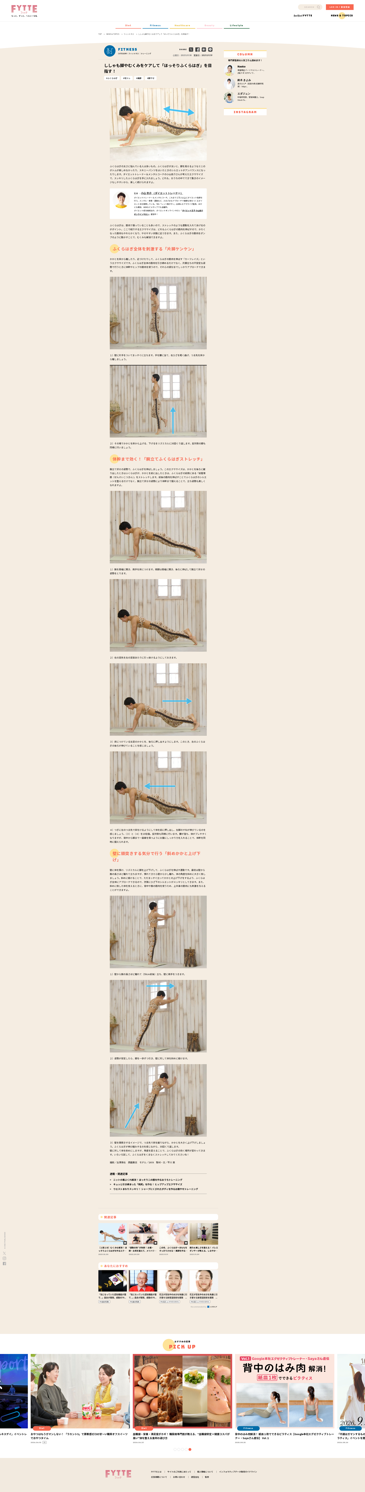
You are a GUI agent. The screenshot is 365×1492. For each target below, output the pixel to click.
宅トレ (127, 78)
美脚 (139, 78)
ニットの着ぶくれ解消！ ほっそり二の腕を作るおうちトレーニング (147, 1179)
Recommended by (199, 1306)
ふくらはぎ (112, 78)
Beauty (210, 25)
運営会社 (195, 1476)
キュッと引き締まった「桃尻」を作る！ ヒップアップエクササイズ (147, 1184)
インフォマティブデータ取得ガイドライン (238, 1471)
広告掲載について (159, 1476)
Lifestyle (236, 25)
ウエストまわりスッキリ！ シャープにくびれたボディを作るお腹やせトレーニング (155, 1189)
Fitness (155, 25)
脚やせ (151, 78)
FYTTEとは (156, 1471)
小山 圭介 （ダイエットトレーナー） (162, 193)
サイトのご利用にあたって (179, 1471)
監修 (207, 1476)
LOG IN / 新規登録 (340, 7)
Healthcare (182, 25)
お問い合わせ (179, 1476)
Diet (128, 25)
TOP (100, 34)
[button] (175, 1449)
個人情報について (205, 1471)
